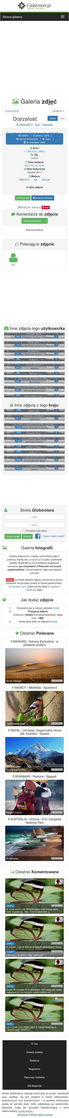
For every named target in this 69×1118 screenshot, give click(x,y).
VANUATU (24, 179)
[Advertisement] (34, 59)
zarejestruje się (36, 559)
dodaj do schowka (43, 197)
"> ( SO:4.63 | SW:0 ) (34, 151)
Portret (34, 158)
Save (47, 207)
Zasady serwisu (34, 1052)
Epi (35, 179)
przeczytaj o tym (17, 586)
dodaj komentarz (32, 220)
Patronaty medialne (34, 1077)
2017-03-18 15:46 (34, 165)
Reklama (34, 1060)
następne (57, 110)
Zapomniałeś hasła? (54, 536)
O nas (34, 1043)
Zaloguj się (11, 536)
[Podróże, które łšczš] (34, 5)
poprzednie (12, 110)
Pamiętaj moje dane (36, 530)
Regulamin (34, 1069)
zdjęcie (52, 118)
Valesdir (46, 179)
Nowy (26, 536)
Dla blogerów (35, 1085)
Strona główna (12, 16)
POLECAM (23, 197)
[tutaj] (56, 608)
